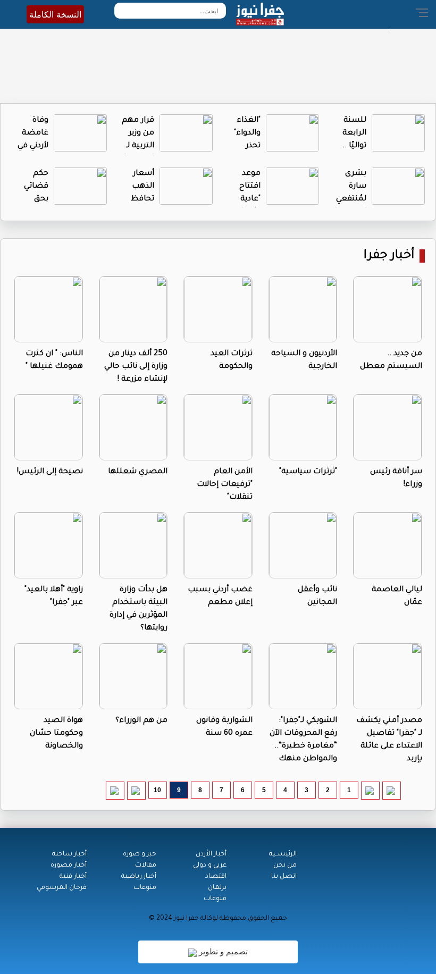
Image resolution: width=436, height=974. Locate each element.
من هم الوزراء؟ (141, 721)
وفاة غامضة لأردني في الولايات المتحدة (33, 146)
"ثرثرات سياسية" (308, 472)
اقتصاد (216, 876)
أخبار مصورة (69, 865)
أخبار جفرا (389, 256)
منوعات (215, 899)
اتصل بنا (284, 876)
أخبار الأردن (211, 854)
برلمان (217, 888)
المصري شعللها (137, 472)
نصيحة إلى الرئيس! (50, 472)
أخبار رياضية (138, 876)
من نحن (285, 865)
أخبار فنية (73, 876)
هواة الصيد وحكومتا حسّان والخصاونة (56, 734)
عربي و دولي (210, 865)
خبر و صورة (139, 854)
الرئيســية (283, 854)
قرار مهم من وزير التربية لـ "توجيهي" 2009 (138, 146)
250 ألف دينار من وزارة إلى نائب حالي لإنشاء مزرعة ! (135, 367)
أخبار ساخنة (69, 854)
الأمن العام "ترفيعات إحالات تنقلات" (225, 485)
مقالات (145, 865)
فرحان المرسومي (62, 888)
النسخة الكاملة (55, 14)
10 (157, 790)
